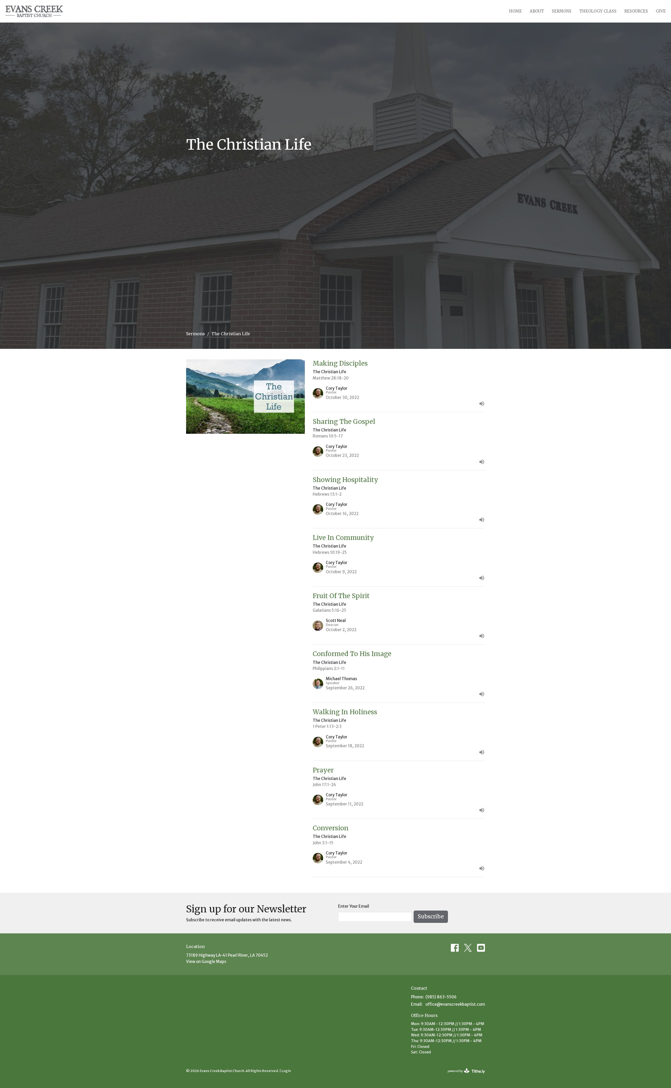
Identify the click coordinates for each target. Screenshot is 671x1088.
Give (661, 11)
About (537, 11)
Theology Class (597, 11)
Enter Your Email (353, 906)
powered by (464, 1075)
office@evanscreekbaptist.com (455, 1004)
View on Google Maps (206, 961)
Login (286, 1071)
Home (515, 11)
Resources (636, 11)
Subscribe (431, 916)
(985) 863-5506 (441, 996)
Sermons (561, 11)
